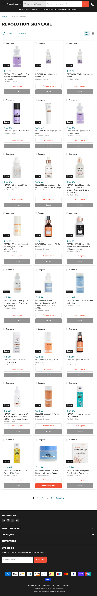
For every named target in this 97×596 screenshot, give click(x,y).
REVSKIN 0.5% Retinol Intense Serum (80, 75)
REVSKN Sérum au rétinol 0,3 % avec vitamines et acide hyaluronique (16, 76)
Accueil (5, 17)
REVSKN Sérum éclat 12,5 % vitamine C (47, 245)
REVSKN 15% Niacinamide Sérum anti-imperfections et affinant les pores (78, 246)
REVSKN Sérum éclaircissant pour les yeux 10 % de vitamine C (16, 246)
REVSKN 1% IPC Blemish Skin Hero (48, 132)
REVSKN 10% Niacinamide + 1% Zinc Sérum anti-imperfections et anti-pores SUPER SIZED (79, 189)
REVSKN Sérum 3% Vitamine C (79, 361)
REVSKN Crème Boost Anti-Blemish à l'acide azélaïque (47, 471)
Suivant (59, 498)
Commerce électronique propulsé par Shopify (48, 591)
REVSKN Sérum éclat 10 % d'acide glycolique (15, 186)
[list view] (92, 33)
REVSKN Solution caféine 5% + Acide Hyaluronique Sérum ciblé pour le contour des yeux (16, 416)
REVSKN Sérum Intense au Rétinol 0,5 (46, 75)
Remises (66, 585)
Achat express (17, 86)
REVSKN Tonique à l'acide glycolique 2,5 (15, 361)
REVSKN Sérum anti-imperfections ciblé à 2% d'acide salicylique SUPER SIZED (46, 304)
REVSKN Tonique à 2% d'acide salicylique (80, 301)
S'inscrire (40, 559)
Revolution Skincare (10, 82)
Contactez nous (48, 585)
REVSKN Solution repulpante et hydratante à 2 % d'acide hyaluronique (16, 303)
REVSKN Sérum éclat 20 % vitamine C (46, 361)
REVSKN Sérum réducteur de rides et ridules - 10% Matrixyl (48, 186)
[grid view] (87, 33)
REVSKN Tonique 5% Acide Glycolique (47, 415)
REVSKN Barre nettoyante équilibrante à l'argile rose (78, 471)
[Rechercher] (85, 4)
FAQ (58, 585)
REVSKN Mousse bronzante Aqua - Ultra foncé (15, 471)
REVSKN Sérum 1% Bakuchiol (16, 131)
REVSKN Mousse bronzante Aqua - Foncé (78, 415)
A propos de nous (34, 585)
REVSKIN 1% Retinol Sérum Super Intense (79, 132)
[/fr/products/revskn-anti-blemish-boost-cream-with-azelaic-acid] (48, 453)
